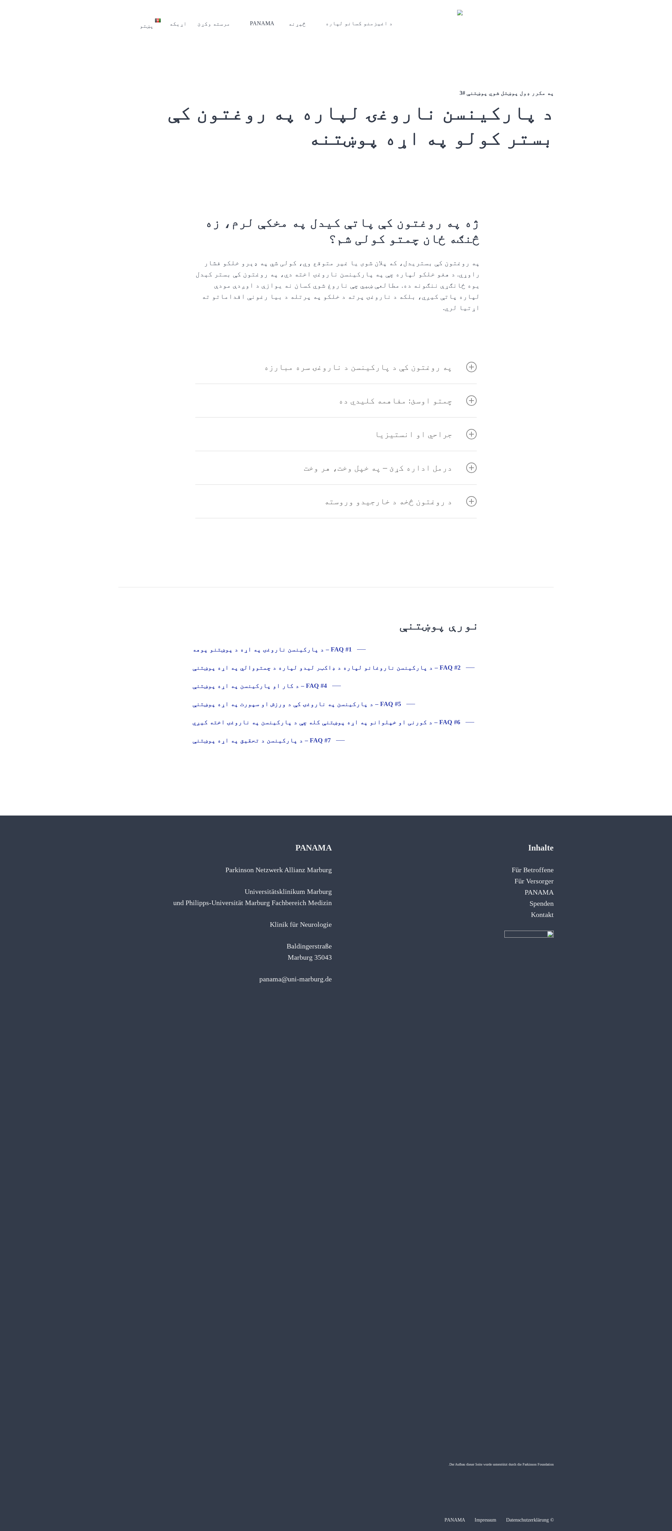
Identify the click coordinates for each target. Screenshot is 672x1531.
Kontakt (542, 914)
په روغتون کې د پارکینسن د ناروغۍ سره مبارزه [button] (358, 367)
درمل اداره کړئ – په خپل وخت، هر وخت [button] (378, 467)
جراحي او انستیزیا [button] (413, 434)
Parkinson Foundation (538, 1464)
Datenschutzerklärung (527, 1520)
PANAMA (539, 892)
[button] (279, 649)
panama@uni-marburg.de (295, 979)
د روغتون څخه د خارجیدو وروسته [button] (388, 501)
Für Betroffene (533, 870)
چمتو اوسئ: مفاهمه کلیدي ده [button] (395, 400)
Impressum (485, 1520)
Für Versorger (534, 881)
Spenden (542, 903)
